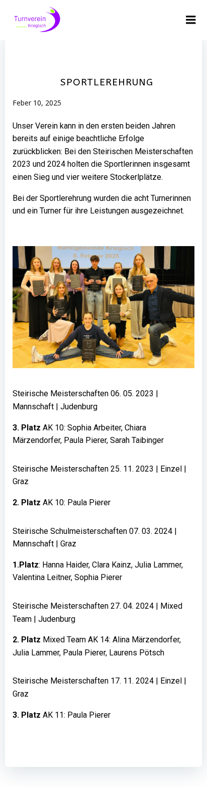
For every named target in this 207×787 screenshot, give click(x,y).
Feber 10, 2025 (37, 102)
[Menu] (191, 20)
